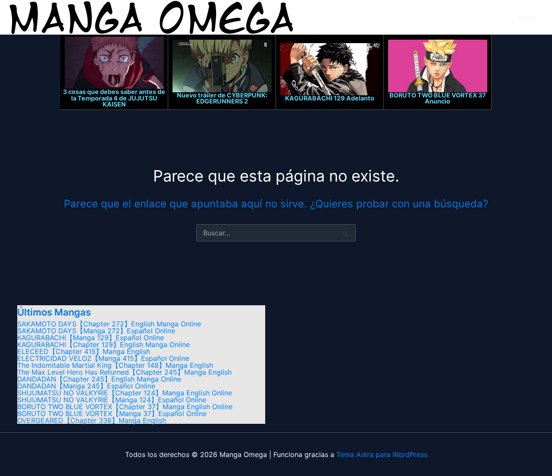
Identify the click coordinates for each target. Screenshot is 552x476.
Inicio (527, 17)
